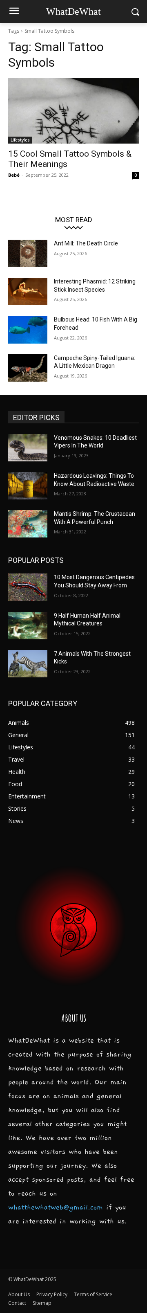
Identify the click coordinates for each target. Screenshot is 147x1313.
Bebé (14, 175)
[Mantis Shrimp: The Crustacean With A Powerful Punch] (27, 523)
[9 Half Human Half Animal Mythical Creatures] (27, 625)
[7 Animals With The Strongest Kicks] (27, 663)
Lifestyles (20, 140)
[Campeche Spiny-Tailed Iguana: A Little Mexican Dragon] (27, 368)
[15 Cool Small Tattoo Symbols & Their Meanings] (73, 111)
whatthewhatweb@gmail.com (55, 1207)
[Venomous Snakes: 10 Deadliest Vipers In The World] (27, 447)
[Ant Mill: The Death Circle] (27, 253)
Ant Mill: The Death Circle (86, 243)
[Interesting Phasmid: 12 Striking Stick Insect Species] (27, 291)
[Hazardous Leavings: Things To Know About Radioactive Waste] (27, 485)
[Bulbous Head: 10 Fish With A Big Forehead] (27, 329)
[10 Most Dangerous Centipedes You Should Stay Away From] (27, 587)
